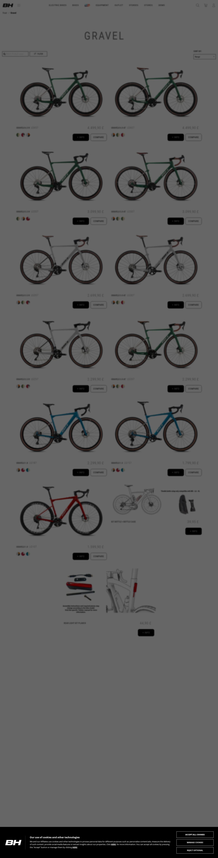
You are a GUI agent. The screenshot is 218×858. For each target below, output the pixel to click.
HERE (113, 844)
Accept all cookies (195, 834)
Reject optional (195, 850)
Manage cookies (195, 842)
